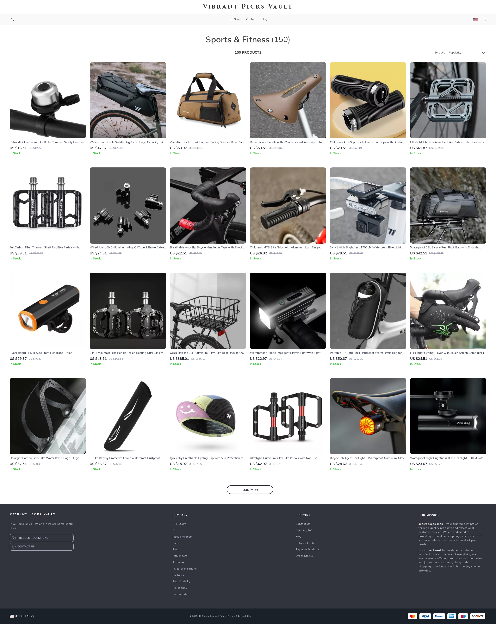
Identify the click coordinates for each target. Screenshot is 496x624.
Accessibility (244, 616)
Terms (223, 616)
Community (180, 594)
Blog (264, 19)
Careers (177, 543)
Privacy (231, 616)
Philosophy (179, 588)
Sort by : (439, 52)
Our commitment (429, 550)
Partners (178, 575)
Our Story (179, 524)
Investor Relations (184, 568)
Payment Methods (308, 549)
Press (176, 549)
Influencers (179, 556)
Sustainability (181, 581)
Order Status (304, 556)
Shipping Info (305, 530)
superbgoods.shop (430, 524)
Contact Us (303, 524)
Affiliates (178, 562)
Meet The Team (182, 536)
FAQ (298, 536)
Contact (251, 19)
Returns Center (306, 543)
